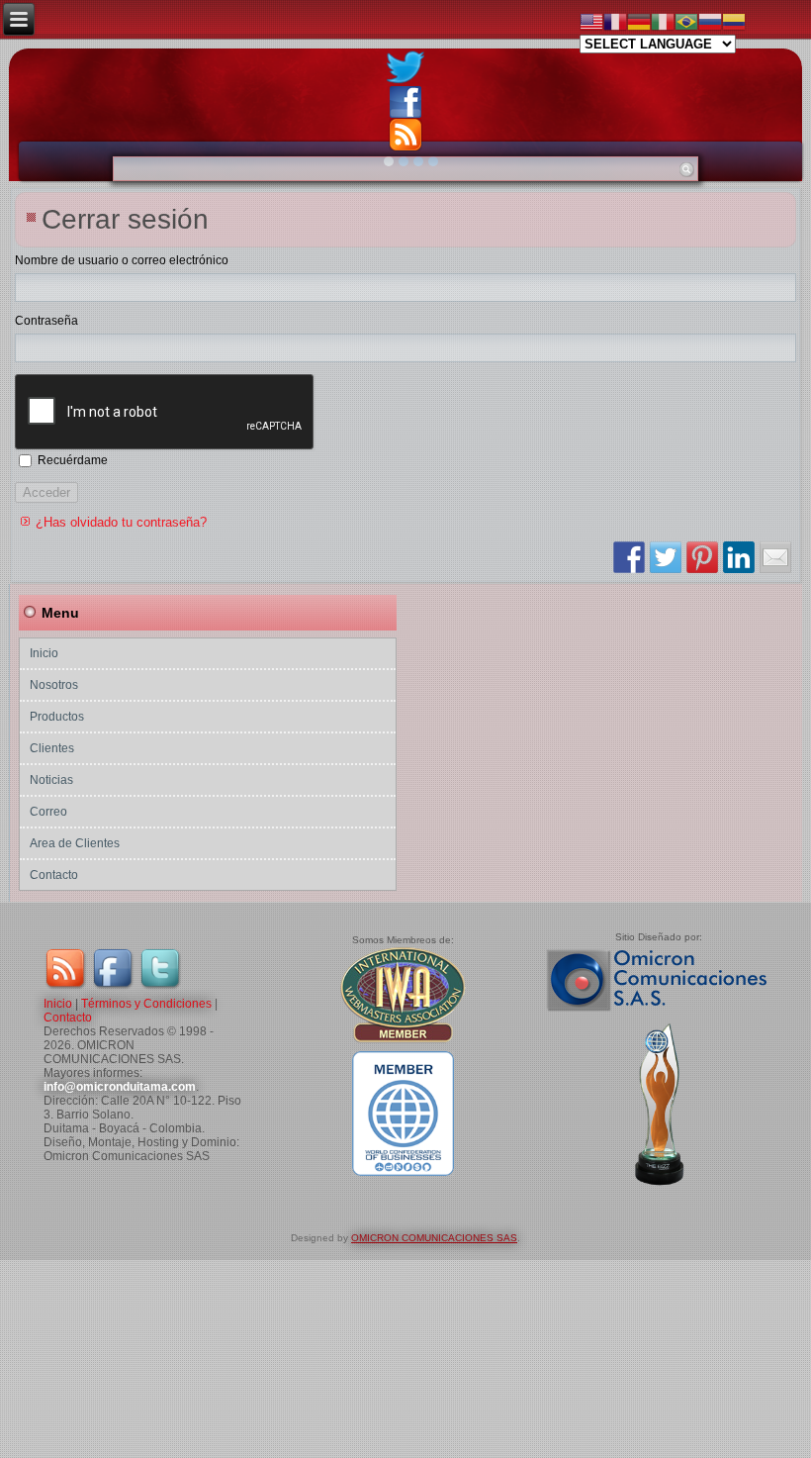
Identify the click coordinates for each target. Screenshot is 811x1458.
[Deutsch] (639, 20)
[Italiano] (663, 20)
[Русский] (710, 20)
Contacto (54, 875)
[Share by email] (775, 557)
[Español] (734, 20)
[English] (591, 20)
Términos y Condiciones (146, 1004)
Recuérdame (73, 460)
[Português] (686, 20)
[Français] (615, 20)
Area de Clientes (75, 843)
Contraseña (46, 321)
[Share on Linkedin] (739, 557)
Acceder (46, 492)
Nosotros (54, 685)
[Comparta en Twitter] (665, 557)
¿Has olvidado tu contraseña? (121, 522)
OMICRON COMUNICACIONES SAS (434, 1237)
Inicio (44, 653)
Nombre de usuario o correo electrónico (121, 260)
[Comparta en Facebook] (629, 557)
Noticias (51, 780)
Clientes (52, 748)
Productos (57, 717)
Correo (48, 812)
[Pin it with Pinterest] (702, 557)
